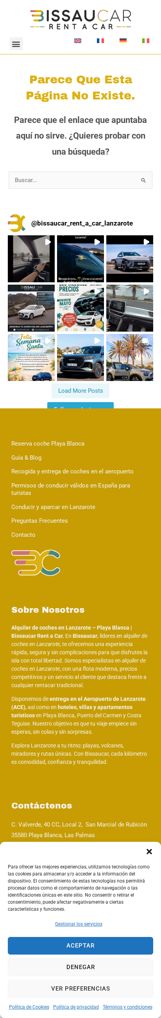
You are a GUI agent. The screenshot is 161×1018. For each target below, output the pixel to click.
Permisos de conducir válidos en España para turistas (70, 489)
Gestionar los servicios (78, 924)
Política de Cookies (29, 1007)
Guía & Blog (26, 457)
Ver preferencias (80, 988)
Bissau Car (57, 40)
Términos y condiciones (127, 1007)
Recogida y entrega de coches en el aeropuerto (72, 471)
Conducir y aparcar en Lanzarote (53, 507)
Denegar (80, 967)
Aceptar (80, 945)
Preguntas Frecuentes (39, 520)
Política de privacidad (76, 1007)
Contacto (23, 534)
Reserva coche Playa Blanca (47, 443)
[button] (149, 852)
